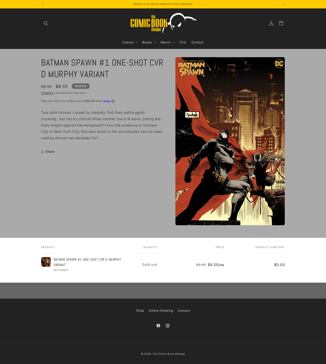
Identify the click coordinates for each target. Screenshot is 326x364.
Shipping (47, 92)
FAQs (140, 310)
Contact (184, 310)
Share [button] (50, 152)
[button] (46, 23)
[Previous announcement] (42, 4)
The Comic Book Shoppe (169, 353)
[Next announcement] (283, 4)
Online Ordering (161, 310)
